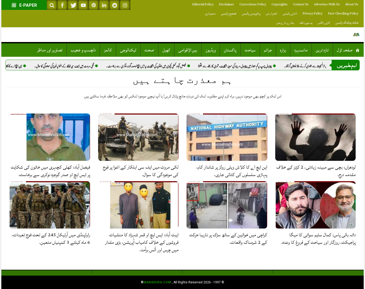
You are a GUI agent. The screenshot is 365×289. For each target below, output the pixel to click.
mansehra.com (157, 282)
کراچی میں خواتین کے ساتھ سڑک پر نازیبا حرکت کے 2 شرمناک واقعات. (228, 238)
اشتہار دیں (271, 13)
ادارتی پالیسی (290, 13)
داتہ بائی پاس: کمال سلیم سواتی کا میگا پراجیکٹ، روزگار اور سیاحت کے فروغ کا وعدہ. (318, 238)
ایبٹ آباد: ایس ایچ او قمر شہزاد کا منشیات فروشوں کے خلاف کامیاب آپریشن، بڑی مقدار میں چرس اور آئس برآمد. (141, 242)
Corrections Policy (252, 4)
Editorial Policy (202, 4)
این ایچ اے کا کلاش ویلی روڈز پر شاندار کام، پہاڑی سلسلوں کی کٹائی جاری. (231, 170)
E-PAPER (27, 5)
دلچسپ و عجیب (83, 50)
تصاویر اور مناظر (50, 50)
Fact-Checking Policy (343, 13)
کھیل (166, 50)
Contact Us (301, 4)
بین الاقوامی (187, 50)
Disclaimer (226, 4)
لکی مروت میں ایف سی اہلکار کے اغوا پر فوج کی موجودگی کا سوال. (82, 66)
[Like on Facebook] (62, 5)
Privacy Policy (312, 13)
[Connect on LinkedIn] (104, 5)
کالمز (108, 50)
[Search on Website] (52, 5)
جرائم (268, 50)
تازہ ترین (322, 50)
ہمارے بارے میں (285, 23)
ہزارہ (283, 50)
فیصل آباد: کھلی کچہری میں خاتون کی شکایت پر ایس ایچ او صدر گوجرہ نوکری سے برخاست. (164, 66)
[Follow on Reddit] (114, 5)
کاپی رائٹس (324, 23)
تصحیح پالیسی (228, 13)
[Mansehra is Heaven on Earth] (356, 34)
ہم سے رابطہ (305, 23)
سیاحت (250, 50)
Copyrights (279, 4)
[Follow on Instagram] (125, 5)
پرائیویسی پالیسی (251, 13)
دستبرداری (210, 13)
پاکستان (230, 50)
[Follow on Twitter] (73, 5)
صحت (149, 50)
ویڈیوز (210, 50)
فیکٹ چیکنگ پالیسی (346, 23)
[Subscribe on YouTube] (83, 5)
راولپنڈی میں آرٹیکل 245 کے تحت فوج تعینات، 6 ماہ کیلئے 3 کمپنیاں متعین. (51, 238)
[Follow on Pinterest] (93, 5)
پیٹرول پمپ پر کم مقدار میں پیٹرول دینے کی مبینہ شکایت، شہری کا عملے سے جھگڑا (253, 66)
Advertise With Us (327, 4)
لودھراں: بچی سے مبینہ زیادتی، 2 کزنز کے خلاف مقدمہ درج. (316, 170)
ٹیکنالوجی (128, 50)
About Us (351, 4)
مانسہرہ (301, 50)
